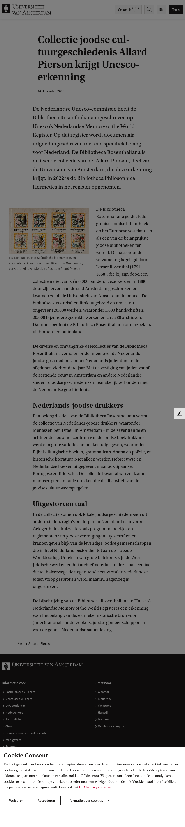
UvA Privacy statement (96, 787)
